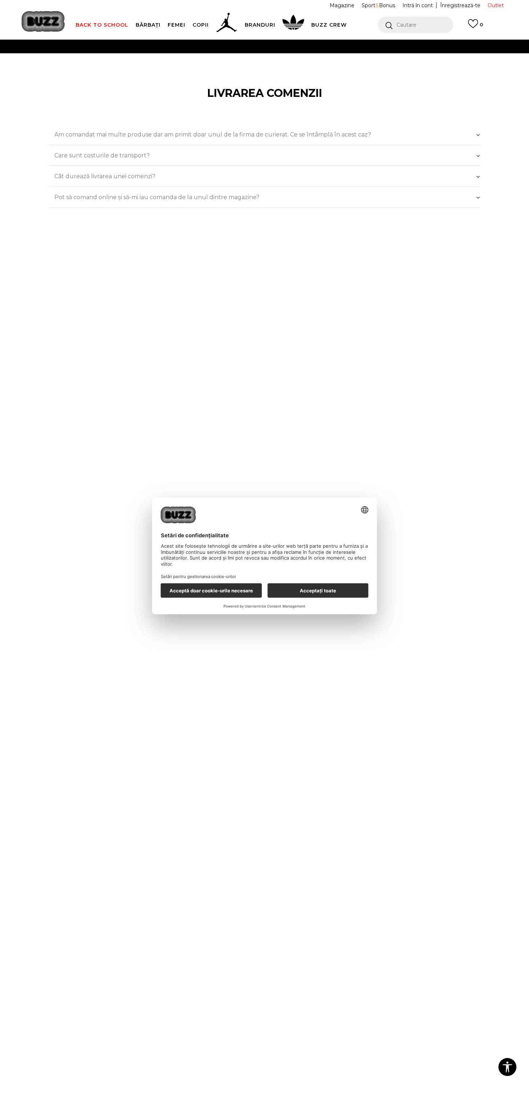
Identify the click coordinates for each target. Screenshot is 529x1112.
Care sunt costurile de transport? (102, 155)
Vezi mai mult (390, 61)
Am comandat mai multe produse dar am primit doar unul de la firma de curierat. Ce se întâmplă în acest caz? (212, 134)
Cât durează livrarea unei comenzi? (104, 176)
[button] (415, 25)
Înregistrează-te (460, 5)
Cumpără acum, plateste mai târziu (175, 60)
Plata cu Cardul (192, 46)
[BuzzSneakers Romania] (43, 21)
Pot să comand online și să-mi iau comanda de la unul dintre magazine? (156, 197)
